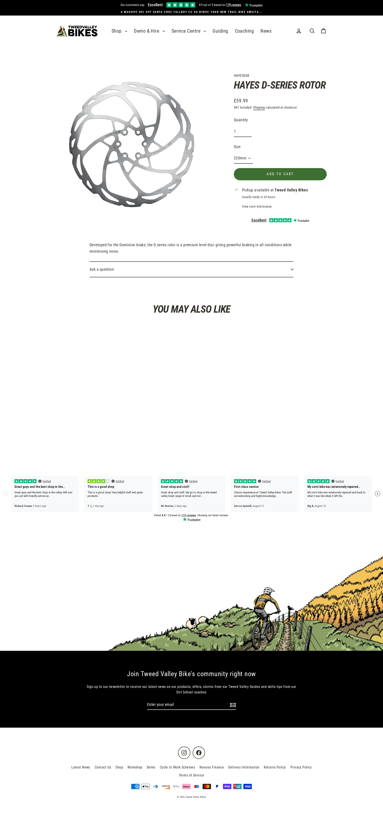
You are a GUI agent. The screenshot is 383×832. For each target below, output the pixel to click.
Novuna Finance (211, 767)
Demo (151, 767)
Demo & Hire (147, 31)
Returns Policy (275, 767)
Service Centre (187, 31)
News (266, 31)
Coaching (244, 31)
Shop (117, 31)
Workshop (134, 767)
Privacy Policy (301, 767)
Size (237, 146)
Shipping (259, 107)
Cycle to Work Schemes (177, 767)
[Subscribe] (232, 705)
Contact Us (103, 767)
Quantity (241, 119)
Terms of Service (191, 775)
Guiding (220, 31)
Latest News (80, 767)
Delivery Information (243, 767)
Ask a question (102, 269)
